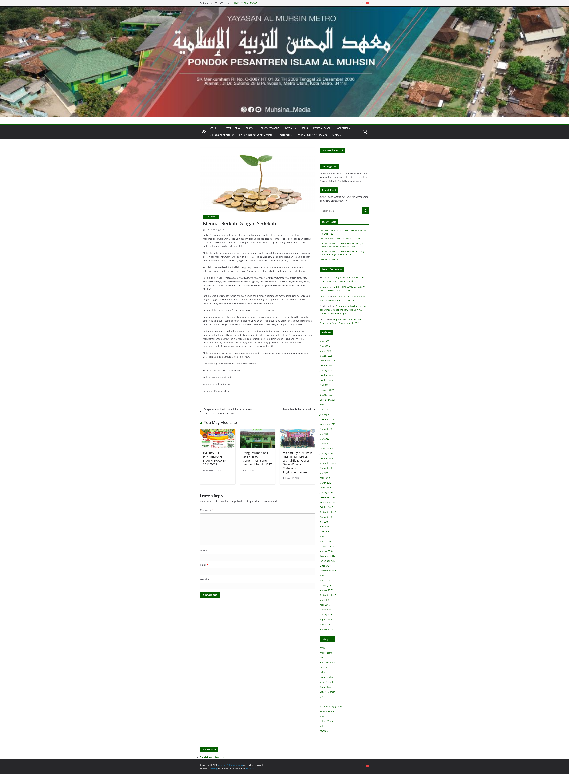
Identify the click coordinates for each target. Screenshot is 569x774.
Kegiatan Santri (322, 128)
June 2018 (324, 526)
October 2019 (326, 458)
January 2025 (326, 355)
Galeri (305, 128)
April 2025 (325, 346)
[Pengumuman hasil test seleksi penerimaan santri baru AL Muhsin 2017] (257, 431)
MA (321, 696)
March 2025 (325, 350)
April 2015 (325, 624)
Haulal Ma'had (327, 677)
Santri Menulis (327, 711)
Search (365, 210)
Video (322, 726)
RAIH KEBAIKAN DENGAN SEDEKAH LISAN (340, 238)
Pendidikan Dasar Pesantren (255, 135)
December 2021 (327, 399)
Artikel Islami (233, 128)
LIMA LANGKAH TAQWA (331, 259)
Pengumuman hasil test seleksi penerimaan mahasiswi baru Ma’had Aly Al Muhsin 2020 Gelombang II (343, 310)
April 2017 (325, 575)
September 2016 (328, 595)
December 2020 (327, 419)
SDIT (322, 716)
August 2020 (326, 429)
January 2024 (326, 370)
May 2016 (324, 600)
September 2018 (328, 512)
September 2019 (328, 463)
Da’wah (289, 128)
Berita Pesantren (270, 128)
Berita (249, 128)
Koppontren (343, 128)
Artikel (214, 128)
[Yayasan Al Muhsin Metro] (284, 8)
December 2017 (327, 556)
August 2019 (326, 468)
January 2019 (326, 492)
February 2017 (327, 585)
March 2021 (325, 409)
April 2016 (325, 604)
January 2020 (326, 453)
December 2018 (327, 497)
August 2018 (326, 517)
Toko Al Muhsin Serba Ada (312, 135)
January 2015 (326, 629)
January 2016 (326, 614)
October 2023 (326, 375)
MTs (322, 701)
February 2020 (327, 448)
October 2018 (326, 507)
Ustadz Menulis (327, 721)
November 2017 (327, 560)
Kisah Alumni (326, 682)
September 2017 (328, 570)
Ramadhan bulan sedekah (297, 409)
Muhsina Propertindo (222, 135)
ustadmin (324, 287)
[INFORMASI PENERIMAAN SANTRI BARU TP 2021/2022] (217, 431)
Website (204, 579)
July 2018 (324, 521)
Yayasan (336, 135)
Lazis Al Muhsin (327, 691)
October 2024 (326, 365)
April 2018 (325, 536)
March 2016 (325, 609)
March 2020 (325, 443)
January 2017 (326, 590)
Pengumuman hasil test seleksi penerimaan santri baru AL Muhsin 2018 (228, 411)
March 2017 (325, 580)
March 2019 (325, 482)
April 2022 (325, 385)
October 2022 (326, 380)
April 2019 (325, 477)
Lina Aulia (324, 296)
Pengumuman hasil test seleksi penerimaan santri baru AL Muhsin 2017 (257, 458)
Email (204, 565)
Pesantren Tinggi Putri (331, 706)
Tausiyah (285, 135)
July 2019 (324, 473)
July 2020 (324, 433)
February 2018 (327, 546)
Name (204, 550)
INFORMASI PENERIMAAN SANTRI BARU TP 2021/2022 (214, 458)
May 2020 (324, 438)
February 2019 (327, 487)
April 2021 (325, 404)
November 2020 (327, 424)
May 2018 (324, 531)
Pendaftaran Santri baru (213, 757)
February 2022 (327, 390)
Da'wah (323, 667)
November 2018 (327, 502)
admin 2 (223, 229)
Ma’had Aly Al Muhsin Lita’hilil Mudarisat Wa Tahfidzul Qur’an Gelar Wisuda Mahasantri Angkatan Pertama (297, 462)
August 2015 (326, 619)
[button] (219, 128)
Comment (206, 510)
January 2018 (326, 551)
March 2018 (325, 541)
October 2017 (326, 565)
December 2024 (327, 360)
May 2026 (324, 341)
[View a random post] (365, 131)
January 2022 (326, 394)
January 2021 (326, 414)
